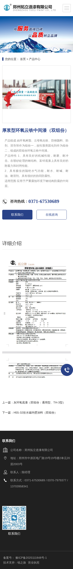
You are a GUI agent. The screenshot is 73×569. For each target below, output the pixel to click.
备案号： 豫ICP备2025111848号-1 (25, 557)
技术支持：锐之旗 (14, 562)
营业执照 (33, 562)
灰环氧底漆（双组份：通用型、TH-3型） (39, 402)
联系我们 (17, 214)
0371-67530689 (43, 201)
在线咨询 (52, 214)
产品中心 (34, 59)
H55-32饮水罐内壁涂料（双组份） (35, 412)
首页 (23, 59)
